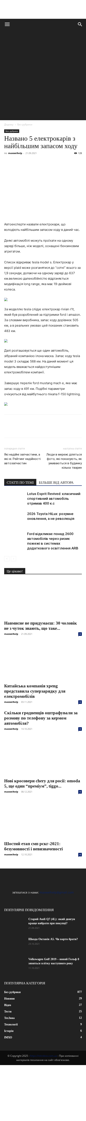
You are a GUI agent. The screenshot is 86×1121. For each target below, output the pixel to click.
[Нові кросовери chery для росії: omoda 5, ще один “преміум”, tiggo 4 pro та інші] (43, 756)
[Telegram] (47, 162)
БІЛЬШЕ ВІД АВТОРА (56, 483)
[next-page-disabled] (13, 558)
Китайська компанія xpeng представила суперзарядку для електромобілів (34, 691)
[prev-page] (6, 558)
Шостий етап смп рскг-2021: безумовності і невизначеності (33, 846)
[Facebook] (8, 162)
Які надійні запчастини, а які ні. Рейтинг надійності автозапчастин (22, 459)
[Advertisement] (43, 75)
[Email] (66, 162)
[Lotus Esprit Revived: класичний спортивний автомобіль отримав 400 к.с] (14, 498)
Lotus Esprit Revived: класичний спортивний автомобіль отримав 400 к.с (53, 498)
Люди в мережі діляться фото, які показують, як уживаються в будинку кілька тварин (64, 461)
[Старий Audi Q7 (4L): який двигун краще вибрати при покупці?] (14, 924)
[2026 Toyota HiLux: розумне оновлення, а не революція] (14, 518)
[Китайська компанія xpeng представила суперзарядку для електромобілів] (43, 661)
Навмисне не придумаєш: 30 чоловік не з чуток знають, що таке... (40, 626)
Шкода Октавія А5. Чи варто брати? (53, 939)
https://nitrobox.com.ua (43, 1056)
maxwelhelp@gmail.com (57, 892)
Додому (8, 124)
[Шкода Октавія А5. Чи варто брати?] (14, 944)
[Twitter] (27, 162)
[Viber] (37, 162)
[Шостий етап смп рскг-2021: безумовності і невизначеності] (43, 819)
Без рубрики (24, 124)
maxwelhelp (15, 153)
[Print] (75, 162)
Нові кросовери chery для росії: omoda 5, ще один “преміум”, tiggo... (42, 783)
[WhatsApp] (56, 162)
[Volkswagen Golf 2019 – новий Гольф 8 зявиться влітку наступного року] (14, 964)
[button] (7, 24)
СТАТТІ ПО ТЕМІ (20, 483)
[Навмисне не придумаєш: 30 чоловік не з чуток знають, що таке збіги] (43, 599)
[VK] (18, 162)
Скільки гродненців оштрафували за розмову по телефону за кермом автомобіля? (41, 718)
